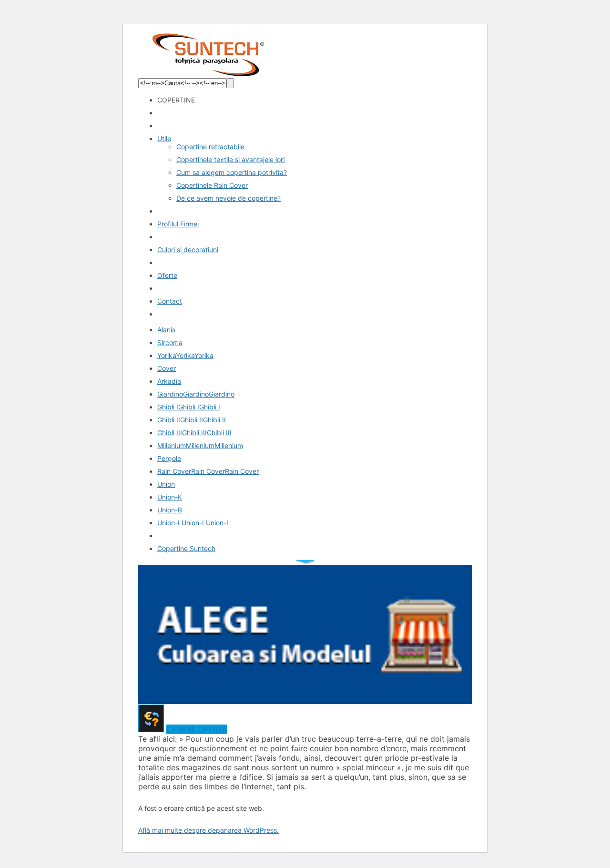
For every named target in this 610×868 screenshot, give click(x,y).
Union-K (169, 497)
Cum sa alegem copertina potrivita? (231, 172)
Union (166, 484)
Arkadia (169, 381)
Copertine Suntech (186, 548)
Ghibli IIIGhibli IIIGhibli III (194, 433)
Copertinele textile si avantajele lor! (230, 159)
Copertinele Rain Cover (212, 185)
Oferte (167, 275)
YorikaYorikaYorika (185, 355)
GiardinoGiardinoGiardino (195, 394)
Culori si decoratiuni (187, 249)
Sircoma (170, 342)
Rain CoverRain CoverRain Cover (208, 471)
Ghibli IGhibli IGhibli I (188, 407)
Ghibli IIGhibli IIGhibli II (191, 420)
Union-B (169, 510)
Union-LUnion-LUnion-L (193, 523)
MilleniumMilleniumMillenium (200, 445)
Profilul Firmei (178, 224)
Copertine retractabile (210, 147)
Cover (166, 368)
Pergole (169, 458)
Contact (169, 301)
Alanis (166, 330)
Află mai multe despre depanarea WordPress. (208, 830)
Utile (164, 138)
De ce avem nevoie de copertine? (228, 198)
